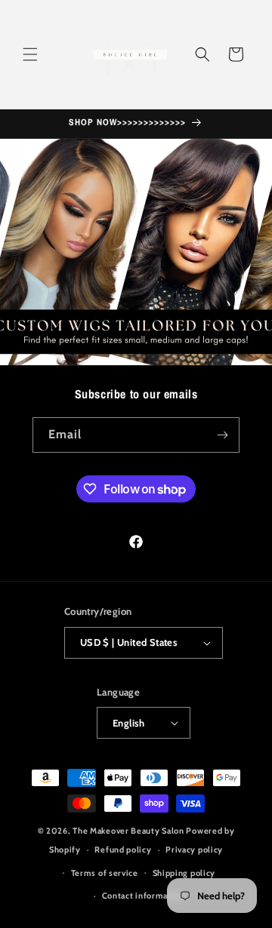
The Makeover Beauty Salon (128, 830)
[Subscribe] (222, 435)
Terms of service (104, 873)
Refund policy (122, 849)
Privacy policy (194, 849)
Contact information (143, 895)
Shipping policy (184, 873)
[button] (30, 54)
